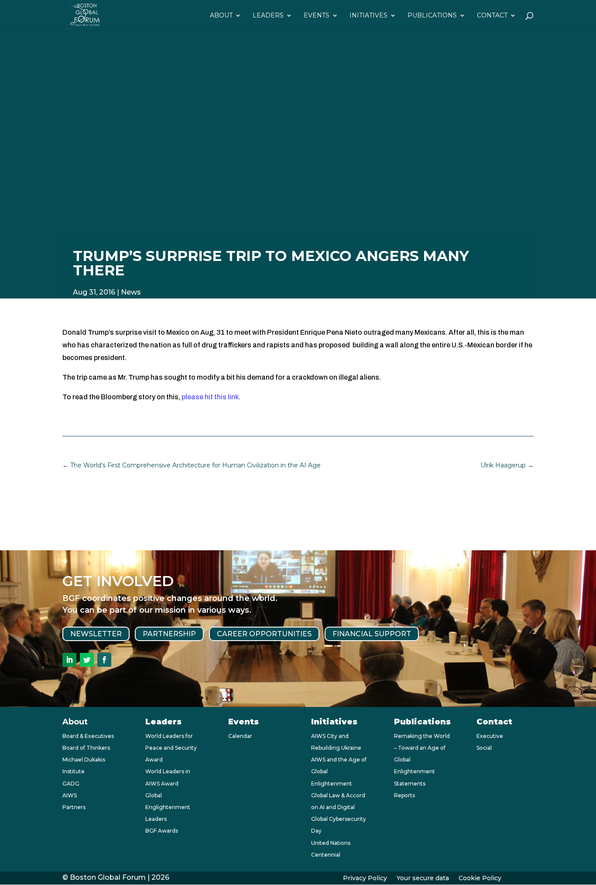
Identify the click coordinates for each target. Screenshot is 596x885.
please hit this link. (211, 397)
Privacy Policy (365, 878)
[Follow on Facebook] (104, 660)
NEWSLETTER (96, 634)
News (131, 292)
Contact (492, 15)
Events (316, 15)
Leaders (268, 15)
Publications (432, 15)
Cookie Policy (480, 878)
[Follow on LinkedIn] (69, 660)
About (221, 15)
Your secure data (423, 878)
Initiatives (368, 15)
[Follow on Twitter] (87, 660)
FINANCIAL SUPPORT (371, 634)
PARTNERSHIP (169, 634)
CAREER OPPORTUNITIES (264, 634)
